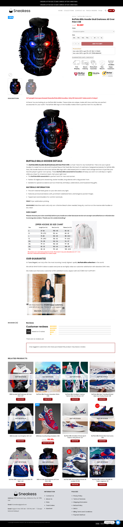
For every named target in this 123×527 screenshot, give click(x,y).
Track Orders (91, 11)
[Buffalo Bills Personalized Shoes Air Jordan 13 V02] (75, 462)
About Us (49, 499)
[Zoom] (10, 75)
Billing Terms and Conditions (82, 512)
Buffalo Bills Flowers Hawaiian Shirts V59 (47, 395)
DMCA (75, 508)
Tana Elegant (33, 262)
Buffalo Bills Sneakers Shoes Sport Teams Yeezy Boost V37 (75, 436)
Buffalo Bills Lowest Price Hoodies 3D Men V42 (20, 480)
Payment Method (79, 515)
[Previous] (11, 46)
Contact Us (50, 496)
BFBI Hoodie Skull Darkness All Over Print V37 (21, 395)
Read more (20, 399)
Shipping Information (80, 502)
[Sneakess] (19, 10)
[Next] (65, 46)
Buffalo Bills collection (86, 262)
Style (74, 28)
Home (74, 16)
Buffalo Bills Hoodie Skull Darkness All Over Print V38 (49, 165)
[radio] (74, 38)
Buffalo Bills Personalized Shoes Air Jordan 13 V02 (75, 480)
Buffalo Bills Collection (84, 16)
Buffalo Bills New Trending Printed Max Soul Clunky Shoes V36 (102, 395)
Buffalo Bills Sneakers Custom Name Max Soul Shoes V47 (75, 395)
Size (73, 35)
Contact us (80, 11)
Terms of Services (79, 499)
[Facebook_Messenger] (118, 522)
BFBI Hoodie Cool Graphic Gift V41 (20, 436)
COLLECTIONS (69, 11)
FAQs (100, 11)
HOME (60, 11)
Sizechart (49, 508)
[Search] (105, 10)
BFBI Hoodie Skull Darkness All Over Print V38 (48, 480)
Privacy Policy (77, 496)
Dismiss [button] (80, 2)
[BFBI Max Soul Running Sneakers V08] (48, 418)
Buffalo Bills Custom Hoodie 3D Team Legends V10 (102, 480)
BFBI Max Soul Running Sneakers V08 (47, 436)
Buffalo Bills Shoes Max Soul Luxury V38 (102, 436)
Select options (48, 443)
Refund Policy (77, 505)
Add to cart (97, 44)
